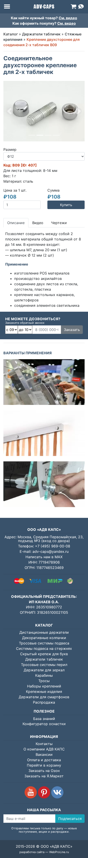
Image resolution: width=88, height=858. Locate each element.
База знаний (44, 718)
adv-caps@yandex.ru (50, 551)
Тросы (44, 681)
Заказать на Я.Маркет (44, 776)
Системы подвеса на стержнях (44, 648)
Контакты (44, 743)
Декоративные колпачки (44, 637)
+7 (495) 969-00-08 (52, 546)
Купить (66, 205)
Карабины (44, 675)
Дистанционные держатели (44, 632)
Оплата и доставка (44, 760)
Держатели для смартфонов (44, 697)
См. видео (68, 18)
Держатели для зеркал (44, 670)
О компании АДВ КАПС (44, 749)
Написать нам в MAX (44, 557)
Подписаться (70, 818)
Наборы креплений (44, 686)
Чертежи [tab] (59, 222)
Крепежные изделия (44, 691)
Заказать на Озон (44, 770)
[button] (9, 111)
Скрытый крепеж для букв (44, 654)
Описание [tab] (16, 222)
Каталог (10, 34)
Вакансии (44, 754)
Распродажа (44, 702)
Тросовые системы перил (44, 664)
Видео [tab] (37, 222)
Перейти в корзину (44, 765)
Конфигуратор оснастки (44, 724)
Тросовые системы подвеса (44, 643)
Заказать (72, 329)
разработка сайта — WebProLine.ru (44, 852)
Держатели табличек (41, 34)
